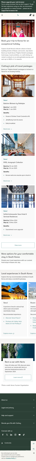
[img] (34, 2)
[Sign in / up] (34, 15)
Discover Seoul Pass (12, 318)
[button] (7, 129)
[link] (18, 352)
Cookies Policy (10, 458)
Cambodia (8, 443)
